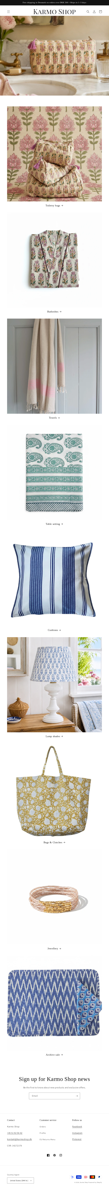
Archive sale (53, 1054)
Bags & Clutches (53, 842)
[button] (8, 12)
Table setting (53, 524)
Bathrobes (52, 311)
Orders (43, 1126)
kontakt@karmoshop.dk (19, 1139)
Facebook (77, 1126)
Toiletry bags (53, 205)
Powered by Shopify (95, 1182)
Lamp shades (53, 736)
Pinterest (76, 1139)
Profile (43, 1133)
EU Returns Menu (47, 1139)
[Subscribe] (77, 1096)
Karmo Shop (84, 1182)
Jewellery (53, 948)
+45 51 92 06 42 (14, 1132)
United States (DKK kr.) (19, 1180)
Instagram (77, 1132)
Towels (53, 417)
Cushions (53, 630)
